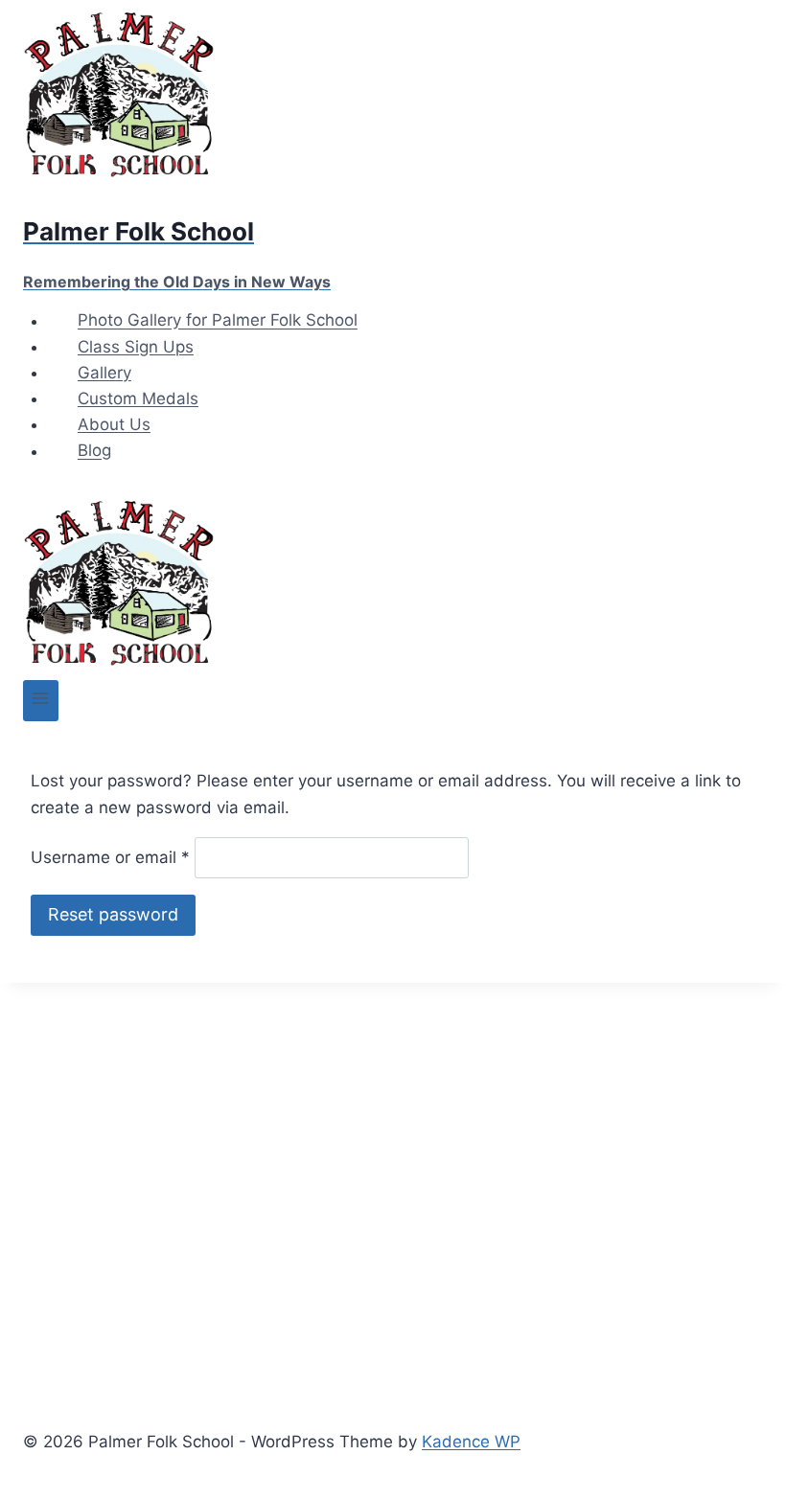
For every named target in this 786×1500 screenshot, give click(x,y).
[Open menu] (40, 700)
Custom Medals (138, 398)
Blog (94, 451)
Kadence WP (471, 1441)
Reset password (113, 914)
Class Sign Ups (136, 346)
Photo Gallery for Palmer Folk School (218, 320)
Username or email (110, 857)
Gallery (104, 372)
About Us (114, 424)
